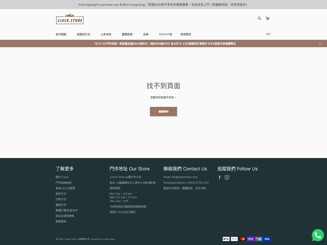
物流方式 (61, 193)
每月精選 (61, 34)
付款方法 (61, 199)
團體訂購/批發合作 (67, 210)
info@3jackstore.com (184, 176)
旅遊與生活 (84, 34)
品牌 (146, 34)
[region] (163, 4)
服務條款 (61, 221)
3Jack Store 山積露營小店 (77, 239)
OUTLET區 (165, 34)
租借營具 (186, 34)
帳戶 (268, 33)
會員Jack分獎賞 (65, 188)
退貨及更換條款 (65, 215)
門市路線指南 (64, 182)
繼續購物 (163, 111)
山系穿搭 (106, 34)
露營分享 (61, 204)
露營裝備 (127, 34)
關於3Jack (62, 176)
